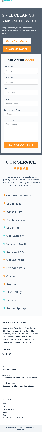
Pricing (5, 406)
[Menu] (38, 4)
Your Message (9, 120)
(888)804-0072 (9, 369)
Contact (5, 415)
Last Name (8, 77)
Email (6, 88)
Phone (6, 99)
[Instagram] (10, 354)
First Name (8, 66)
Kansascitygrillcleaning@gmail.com (18, 386)
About (5, 412)
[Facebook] (3, 354)
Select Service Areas (12, 110)
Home (5, 404)
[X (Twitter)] (6, 354)
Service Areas (8, 409)
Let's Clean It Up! (21, 144)
